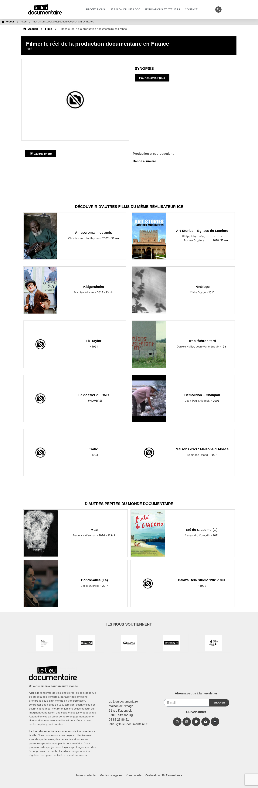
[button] (218, 9)
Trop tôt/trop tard (202, 341)
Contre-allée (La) (94, 580)
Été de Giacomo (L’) (202, 530)
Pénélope (202, 287)
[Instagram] (177, 721)
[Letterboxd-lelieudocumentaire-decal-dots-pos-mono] (215, 721)
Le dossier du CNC (93, 395)
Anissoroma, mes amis (93, 232)
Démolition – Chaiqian (202, 395)
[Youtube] (205, 721)
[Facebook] (196, 721)
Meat (94, 530)
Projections (95, 9)
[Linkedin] (186, 721)
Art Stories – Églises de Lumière (202, 231)
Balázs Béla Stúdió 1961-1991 (202, 580)
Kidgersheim (93, 287)
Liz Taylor (93, 341)
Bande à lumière (144, 161)
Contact (191, 9)
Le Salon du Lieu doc (125, 9)
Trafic (93, 449)
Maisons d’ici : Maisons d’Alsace (202, 449)
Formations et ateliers (162, 9)
